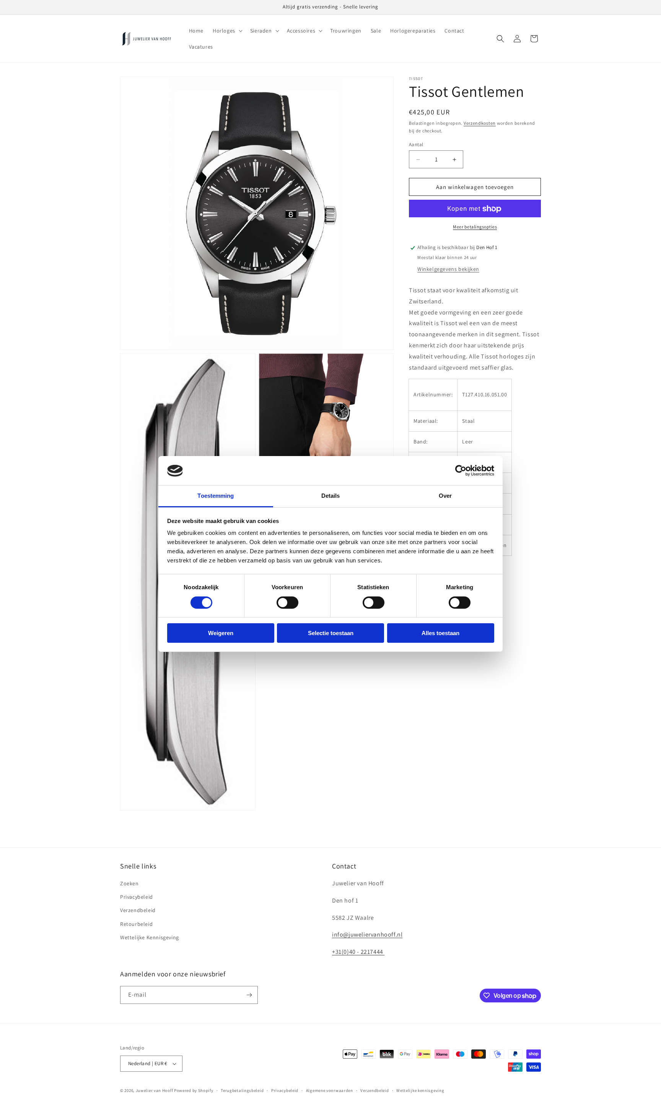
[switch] (287, 602)
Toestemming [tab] (215, 496)
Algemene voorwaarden (329, 1090)
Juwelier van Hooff (154, 1090)
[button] (227, 31)
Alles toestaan (440, 633)
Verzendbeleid (138, 910)
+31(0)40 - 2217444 (358, 952)
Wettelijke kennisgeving (420, 1090)
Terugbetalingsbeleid (242, 1090)
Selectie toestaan (330, 633)
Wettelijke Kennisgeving (149, 937)
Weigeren (220, 633)
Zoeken (129, 883)
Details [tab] (330, 496)
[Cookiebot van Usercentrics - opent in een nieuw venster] (460, 470)
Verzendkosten (480, 123)
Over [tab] (445, 496)
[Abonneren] (249, 995)
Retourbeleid (136, 924)
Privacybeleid (136, 897)
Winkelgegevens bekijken (448, 269)
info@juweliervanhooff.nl (367, 935)
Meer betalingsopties (475, 227)
